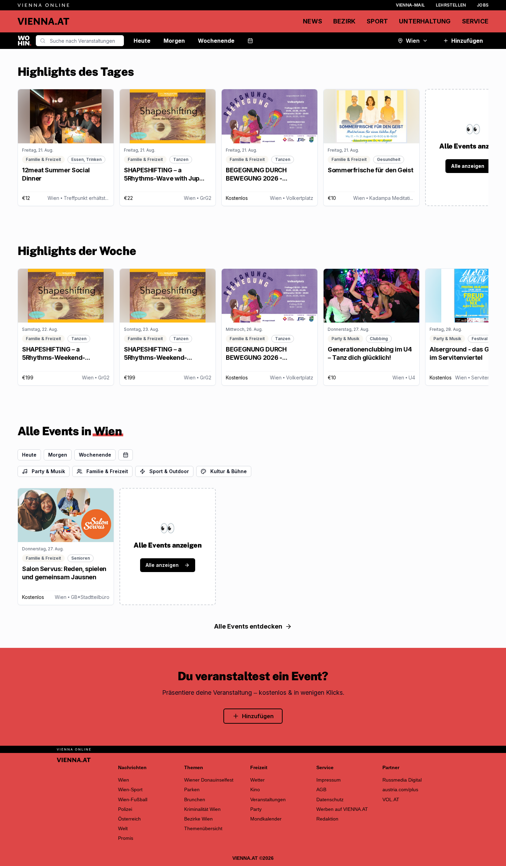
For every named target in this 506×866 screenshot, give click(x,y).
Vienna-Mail (410, 5)
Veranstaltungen (268, 799)
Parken (192, 789)
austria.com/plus (400, 789)
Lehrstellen (451, 5)
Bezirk (344, 21)
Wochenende (216, 40)
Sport (377, 21)
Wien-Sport (130, 789)
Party (256, 809)
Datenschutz (330, 799)
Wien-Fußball (132, 799)
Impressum (328, 780)
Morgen (174, 40)
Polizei (125, 809)
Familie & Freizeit (107, 471)
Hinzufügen (467, 40)
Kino (255, 789)
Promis (125, 838)
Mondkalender (266, 819)
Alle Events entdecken (248, 626)
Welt (123, 828)
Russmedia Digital (402, 780)
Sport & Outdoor (169, 471)
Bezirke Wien (198, 819)
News (312, 21)
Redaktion (327, 819)
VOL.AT (390, 799)
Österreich (129, 819)
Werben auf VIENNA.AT (342, 809)
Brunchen (194, 799)
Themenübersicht (203, 828)
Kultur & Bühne (228, 471)
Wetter (257, 780)
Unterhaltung (425, 21)
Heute (142, 40)
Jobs (482, 5)
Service (475, 21)
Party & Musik (48, 471)
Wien (413, 40)
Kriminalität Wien (202, 809)
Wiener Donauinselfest (208, 780)
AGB (321, 789)
